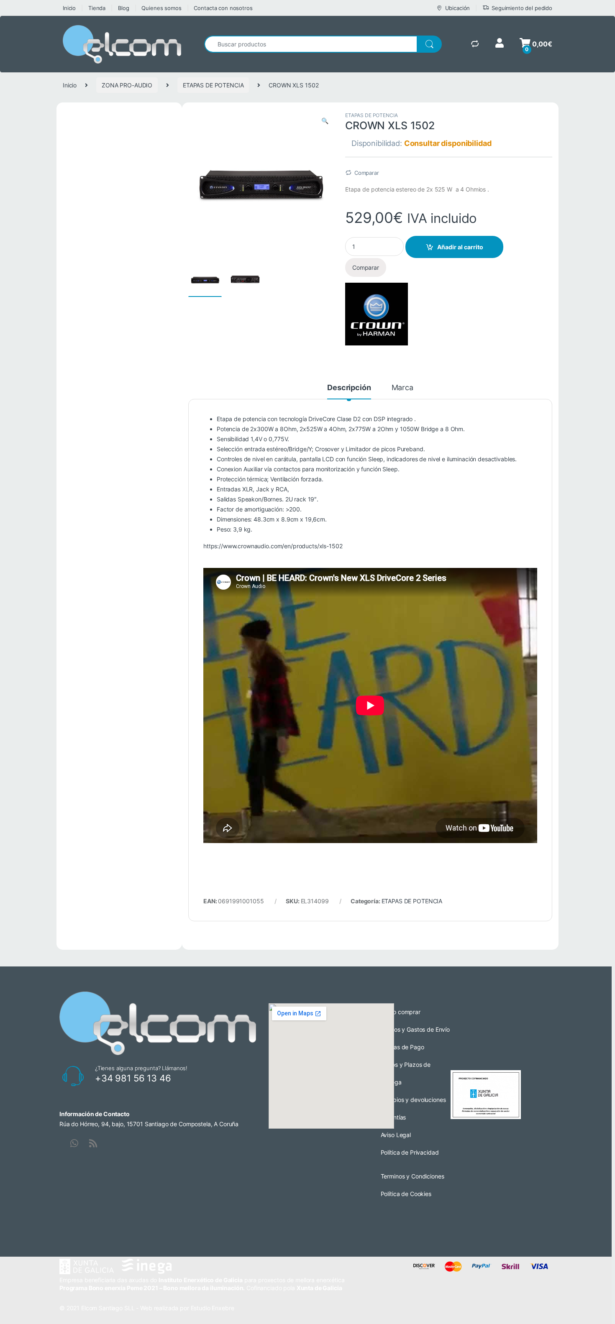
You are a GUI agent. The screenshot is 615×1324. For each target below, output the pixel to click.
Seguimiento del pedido (522, 8)
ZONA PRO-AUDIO (127, 85)
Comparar (366, 172)
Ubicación (457, 8)
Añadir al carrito (460, 246)
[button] (324, 121)
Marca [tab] (402, 388)
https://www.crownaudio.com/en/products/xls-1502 (272, 546)
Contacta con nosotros (223, 8)
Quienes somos (161, 8)
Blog (123, 8)
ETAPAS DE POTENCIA (213, 85)
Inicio (69, 8)
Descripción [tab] (349, 388)
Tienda (96, 8)
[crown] (376, 314)
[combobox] (310, 44)
